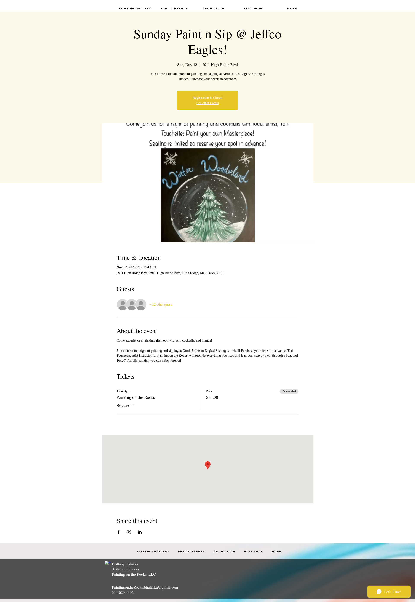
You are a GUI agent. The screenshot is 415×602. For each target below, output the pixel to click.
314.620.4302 (123, 592)
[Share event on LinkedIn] (140, 532)
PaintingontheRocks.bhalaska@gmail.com (145, 587)
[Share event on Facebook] (119, 532)
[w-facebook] (108, 564)
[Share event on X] (129, 532)
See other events (207, 103)
